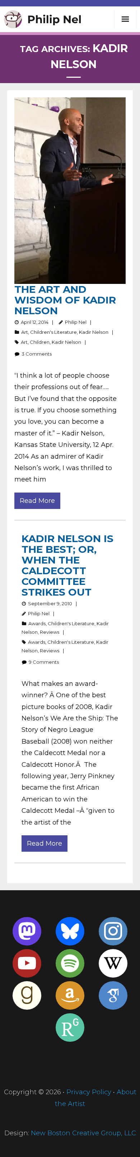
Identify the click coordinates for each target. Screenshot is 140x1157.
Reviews (49, 632)
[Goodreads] (26, 995)
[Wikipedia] (113, 963)
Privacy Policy (88, 1092)
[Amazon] (70, 995)
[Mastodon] (26, 931)
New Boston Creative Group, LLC (83, 1133)
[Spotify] (70, 963)
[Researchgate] (70, 1027)
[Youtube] (26, 963)
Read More (37, 501)
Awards (37, 623)
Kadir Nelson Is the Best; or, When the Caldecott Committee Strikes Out (67, 565)
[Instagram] (113, 931)
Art (24, 332)
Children (40, 342)
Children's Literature (53, 332)
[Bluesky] (70, 931)
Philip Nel (76, 322)
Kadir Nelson (93, 332)
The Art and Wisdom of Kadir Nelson (65, 300)
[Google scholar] (113, 995)
